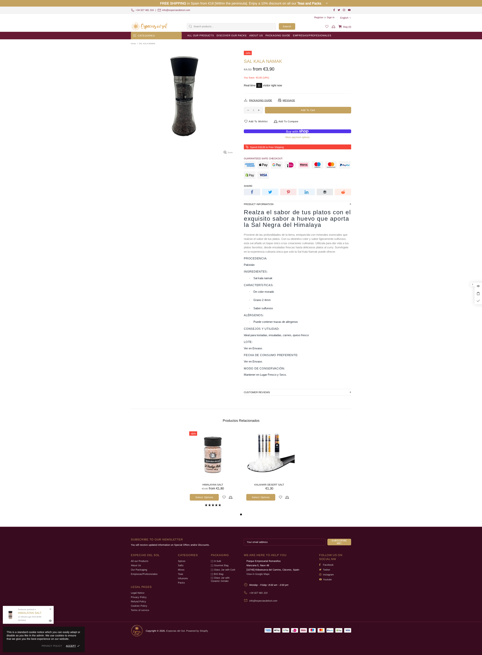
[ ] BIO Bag (217, 574)
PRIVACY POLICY (52, 645)
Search (287, 26)
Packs (181, 582)
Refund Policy (138, 601)
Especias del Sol (150, 26)
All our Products (139, 561)
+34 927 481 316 (145, 10)
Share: (248, 186)
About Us (136, 565)
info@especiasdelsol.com (176, 10)
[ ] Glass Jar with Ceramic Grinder (220, 579)
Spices (181, 561)
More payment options (297, 137)
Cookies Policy (139, 605)
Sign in (330, 17)
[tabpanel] (213, 470)
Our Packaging (139, 569)
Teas (180, 574)
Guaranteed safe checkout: (263, 158)
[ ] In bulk (216, 561)
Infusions (183, 578)
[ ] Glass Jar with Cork (223, 569)
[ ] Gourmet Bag (219, 565)
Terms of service (140, 610)
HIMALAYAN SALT (212, 484)
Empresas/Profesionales (144, 574)
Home (133, 44)
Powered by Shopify (197, 630)
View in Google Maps (258, 574)
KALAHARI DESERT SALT (269, 484)
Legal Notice (137, 592)
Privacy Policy (139, 597)
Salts (181, 565)
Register (318, 17)
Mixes (181, 569)
